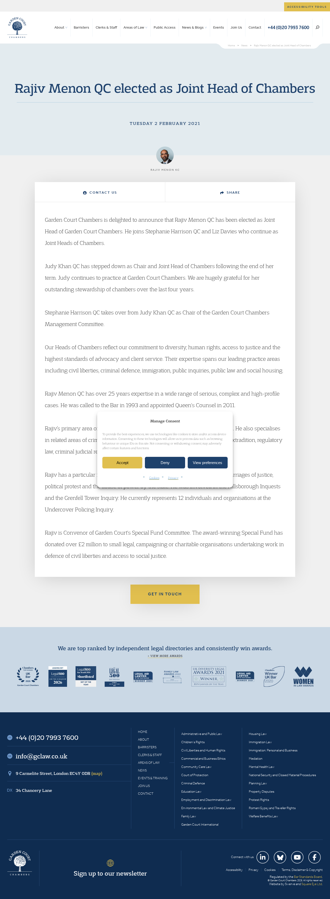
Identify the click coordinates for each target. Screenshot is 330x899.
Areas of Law (133, 27)
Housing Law (258, 734)
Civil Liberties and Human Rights (203, 750)
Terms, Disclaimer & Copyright (302, 870)
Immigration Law (260, 742)
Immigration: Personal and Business (273, 750)
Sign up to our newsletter (110, 873)
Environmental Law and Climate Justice (208, 808)
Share (232, 192)
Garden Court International (199, 824)
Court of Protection (194, 775)
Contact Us (102, 192)
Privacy (173, 478)
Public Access (165, 27)
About (59, 27)
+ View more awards (165, 656)
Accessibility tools (307, 6)
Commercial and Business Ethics (203, 758)
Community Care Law (196, 767)
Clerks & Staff (106, 27)
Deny (165, 462)
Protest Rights (259, 800)
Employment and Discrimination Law (206, 800)
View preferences (207, 462)
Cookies (154, 478)
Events (218, 27)
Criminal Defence (193, 783)
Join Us (236, 27)
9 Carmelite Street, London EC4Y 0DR (59, 773)
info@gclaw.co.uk (41, 756)
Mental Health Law (261, 767)
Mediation (255, 758)
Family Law (188, 816)
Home (142, 732)
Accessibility (234, 870)
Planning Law (258, 783)
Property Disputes (261, 791)
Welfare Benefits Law (263, 816)
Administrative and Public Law (201, 734)
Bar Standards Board (308, 877)
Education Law (191, 791)
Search (317, 27)
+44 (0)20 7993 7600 (288, 27)
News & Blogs (193, 27)
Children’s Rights (193, 742)
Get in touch (165, 594)
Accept (122, 462)
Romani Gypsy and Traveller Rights (272, 808)
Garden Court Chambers (17, 27)
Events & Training (153, 778)
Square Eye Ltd (311, 884)
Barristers (81, 27)
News (142, 770)
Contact (255, 27)
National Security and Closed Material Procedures (282, 775)
